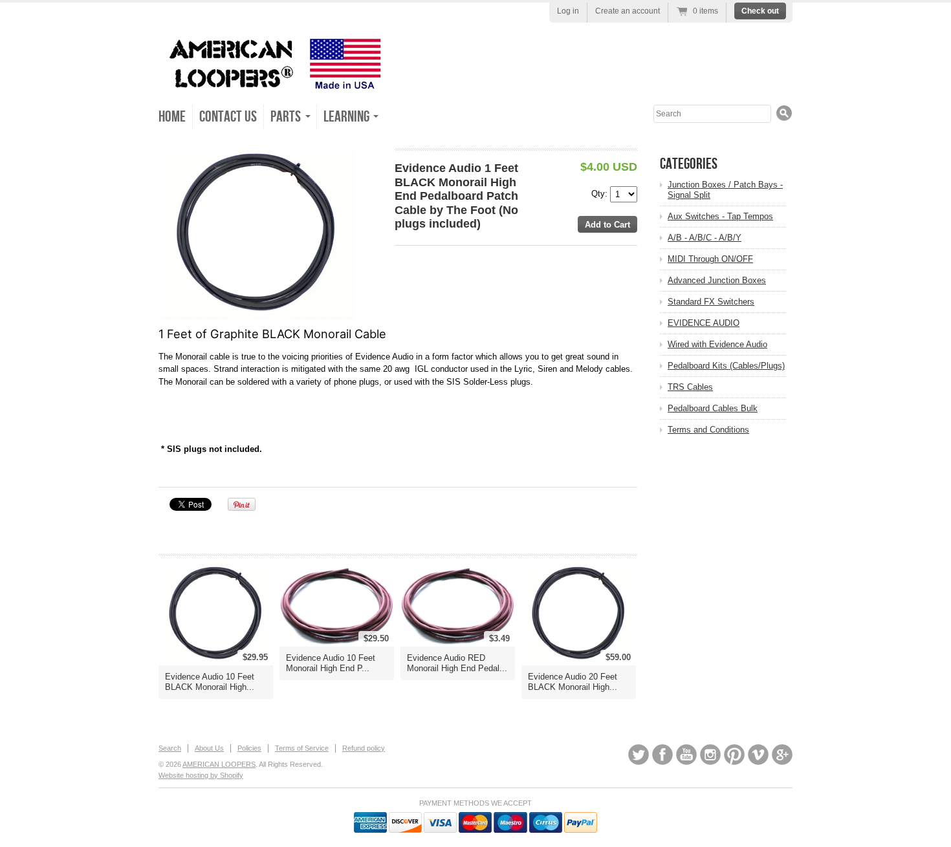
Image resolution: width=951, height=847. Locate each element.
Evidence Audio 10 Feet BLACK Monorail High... (209, 682)
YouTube (686, 754)
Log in (568, 11)
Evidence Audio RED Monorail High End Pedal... (457, 663)
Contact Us (228, 116)
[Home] (271, 83)
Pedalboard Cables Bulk (713, 408)
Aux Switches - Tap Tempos (720, 216)
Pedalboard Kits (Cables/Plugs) (726, 365)
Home (172, 116)
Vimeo (758, 754)
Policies (249, 748)
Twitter (638, 754)
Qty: (600, 193)
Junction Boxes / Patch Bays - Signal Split (725, 190)
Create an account (627, 11)
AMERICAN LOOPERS (219, 764)
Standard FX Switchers (711, 301)
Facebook (662, 754)
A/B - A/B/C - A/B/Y (704, 237)
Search (169, 748)
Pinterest (734, 754)
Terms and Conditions (708, 429)
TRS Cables (690, 387)
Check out (760, 11)
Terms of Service (302, 748)
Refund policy (363, 748)
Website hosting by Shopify (200, 775)
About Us (209, 748)
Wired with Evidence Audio (717, 344)
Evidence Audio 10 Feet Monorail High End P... (330, 663)
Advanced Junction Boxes (717, 280)
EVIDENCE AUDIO (703, 323)
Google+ (782, 754)
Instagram (710, 754)
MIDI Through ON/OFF (710, 259)
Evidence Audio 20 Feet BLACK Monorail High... (572, 682)
